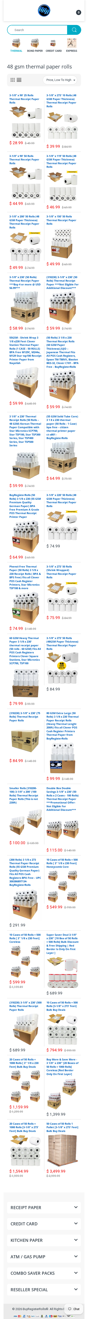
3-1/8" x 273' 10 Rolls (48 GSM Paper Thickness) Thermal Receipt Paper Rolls (61, 100)
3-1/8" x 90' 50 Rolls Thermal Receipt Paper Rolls (24, 159)
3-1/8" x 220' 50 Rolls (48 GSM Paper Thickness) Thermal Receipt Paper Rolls (61, 500)
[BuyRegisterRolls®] (44, 10)
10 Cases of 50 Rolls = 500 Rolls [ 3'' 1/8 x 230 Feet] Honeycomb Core (62, 863)
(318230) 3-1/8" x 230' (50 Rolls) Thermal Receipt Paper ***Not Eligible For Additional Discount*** (62, 282)
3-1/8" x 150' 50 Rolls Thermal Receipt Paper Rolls (61, 220)
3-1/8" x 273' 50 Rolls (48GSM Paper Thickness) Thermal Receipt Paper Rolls (62, 643)
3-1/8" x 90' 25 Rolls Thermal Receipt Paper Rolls (24, 98)
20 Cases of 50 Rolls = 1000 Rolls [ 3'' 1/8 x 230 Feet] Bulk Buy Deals (23, 1063)
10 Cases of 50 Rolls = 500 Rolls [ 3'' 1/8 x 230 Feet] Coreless (25, 938)
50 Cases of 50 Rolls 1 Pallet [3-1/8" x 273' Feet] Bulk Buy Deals (62, 1127)
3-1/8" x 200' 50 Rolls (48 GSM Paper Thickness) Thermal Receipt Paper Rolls (24, 222)
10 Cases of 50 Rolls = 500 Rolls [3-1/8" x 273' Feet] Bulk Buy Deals (62, 1006)
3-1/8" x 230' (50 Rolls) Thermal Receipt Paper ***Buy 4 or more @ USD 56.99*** (25, 282)
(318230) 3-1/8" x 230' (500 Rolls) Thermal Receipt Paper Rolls (25, 1006)
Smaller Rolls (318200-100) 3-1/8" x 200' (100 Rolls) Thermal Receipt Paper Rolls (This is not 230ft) (23, 795)
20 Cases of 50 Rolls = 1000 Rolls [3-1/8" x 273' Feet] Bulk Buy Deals (23, 1127)
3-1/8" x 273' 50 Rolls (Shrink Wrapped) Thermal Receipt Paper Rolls (61, 572)
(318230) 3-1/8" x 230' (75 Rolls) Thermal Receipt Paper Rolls (24, 716)
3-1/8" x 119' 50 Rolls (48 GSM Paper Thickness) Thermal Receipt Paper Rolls (61, 161)
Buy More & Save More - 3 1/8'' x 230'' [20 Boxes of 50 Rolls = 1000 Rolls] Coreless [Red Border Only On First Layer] (62, 1067)
